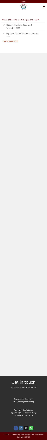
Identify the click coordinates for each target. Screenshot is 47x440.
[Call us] (31, 428)
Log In (23, 1)
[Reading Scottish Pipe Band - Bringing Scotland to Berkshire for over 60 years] (23, 7)
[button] (44, 7)
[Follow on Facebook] (16, 428)
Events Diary (33, 331)
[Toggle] (4, 25)
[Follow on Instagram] (21, 428)
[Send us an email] (26, 428)
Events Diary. (27, 71)
